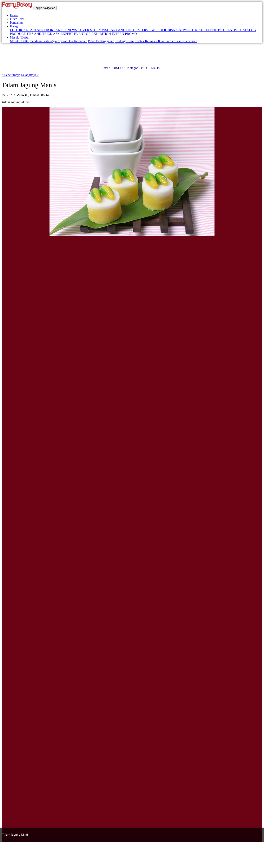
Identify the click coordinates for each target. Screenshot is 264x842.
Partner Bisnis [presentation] (174, 41)
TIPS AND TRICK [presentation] (40, 33)
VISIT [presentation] (106, 30)
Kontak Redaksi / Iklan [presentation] (149, 41)
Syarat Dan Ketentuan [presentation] (72, 41)
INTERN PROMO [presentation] (124, 33)
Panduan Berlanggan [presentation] (44, 41)
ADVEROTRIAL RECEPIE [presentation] (198, 30)
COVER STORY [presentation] (90, 30)
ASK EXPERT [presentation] (63, 33)
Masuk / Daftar (20, 37)
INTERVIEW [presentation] (146, 30)
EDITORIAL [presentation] (19, 30)
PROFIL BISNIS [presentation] (167, 30)
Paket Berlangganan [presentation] (101, 41)
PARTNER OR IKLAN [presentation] (44, 30)
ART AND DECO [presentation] (123, 30)
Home (14, 15)
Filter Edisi (17, 19)
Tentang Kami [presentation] (124, 41)
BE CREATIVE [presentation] (229, 30)
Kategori (15, 26)
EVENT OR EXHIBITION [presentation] (93, 33)
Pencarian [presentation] (190, 41)
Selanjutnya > (30, 75)
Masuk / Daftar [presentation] (19, 41)
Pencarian (16, 22)
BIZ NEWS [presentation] (69, 30)
